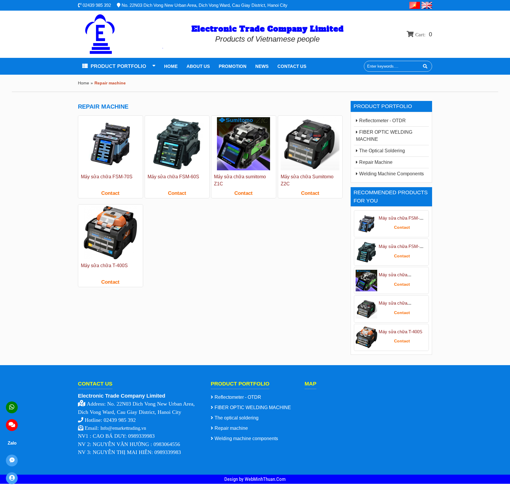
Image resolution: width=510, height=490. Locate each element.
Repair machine (376, 162)
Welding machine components (391, 173)
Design (231, 479)
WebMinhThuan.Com (265, 479)
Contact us (291, 66)
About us (198, 66)
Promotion (232, 66)
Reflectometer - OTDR (382, 120)
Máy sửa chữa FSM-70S (107, 176)
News (262, 66)
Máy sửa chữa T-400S (104, 265)
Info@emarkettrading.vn (123, 428)
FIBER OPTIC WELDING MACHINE (384, 136)
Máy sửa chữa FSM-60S (173, 176)
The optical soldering (382, 150)
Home (171, 66)
